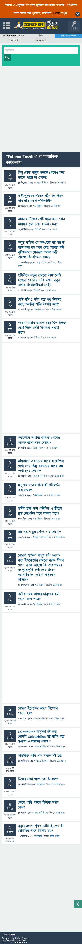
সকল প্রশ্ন (14, 40)
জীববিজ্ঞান (38, 206)
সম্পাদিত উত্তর (59, 784)
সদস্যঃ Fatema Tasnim (14, 35)
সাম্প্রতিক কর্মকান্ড (68, 35)
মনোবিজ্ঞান (38, 604)
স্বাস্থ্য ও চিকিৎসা (41, 183)
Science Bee (21, 940)
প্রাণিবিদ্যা (38, 836)
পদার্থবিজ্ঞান (39, 309)
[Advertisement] (41, 109)
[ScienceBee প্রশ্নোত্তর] (36, 24)
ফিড (41, 35)
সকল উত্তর (41, 40)
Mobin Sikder (22, 938)
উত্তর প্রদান (61, 183)
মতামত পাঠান (9, 935)
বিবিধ (37, 229)
